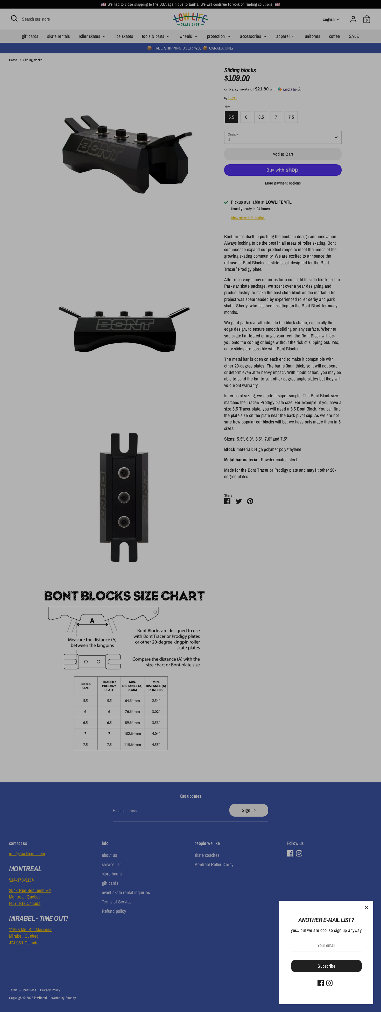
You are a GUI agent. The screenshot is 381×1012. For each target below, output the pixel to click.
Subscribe (326, 966)
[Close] (366, 907)
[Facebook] (321, 983)
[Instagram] (329, 983)
